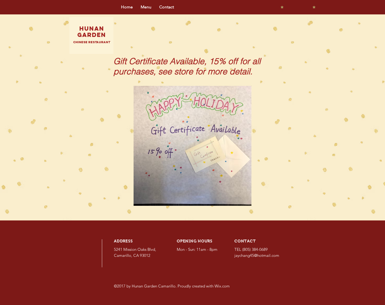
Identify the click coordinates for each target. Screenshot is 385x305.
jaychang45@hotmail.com (256, 255)
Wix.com (222, 286)
